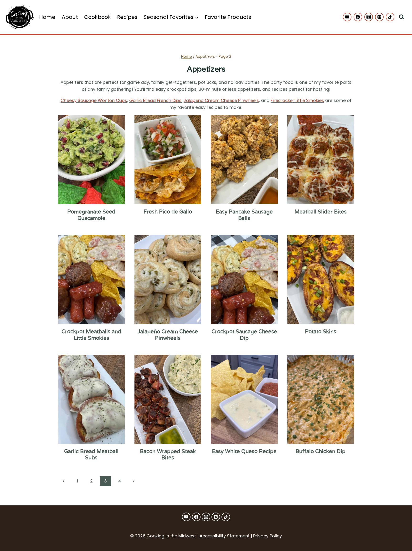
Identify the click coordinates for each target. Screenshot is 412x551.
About (70, 17)
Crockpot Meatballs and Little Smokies (91, 334)
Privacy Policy (267, 536)
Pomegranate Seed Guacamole (91, 214)
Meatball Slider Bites (320, 211)
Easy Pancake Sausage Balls (244, 214)
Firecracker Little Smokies (297, 100)
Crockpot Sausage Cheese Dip (244, 334)
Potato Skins (320, 331)
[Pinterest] (379, 17)
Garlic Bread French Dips (155, 100)
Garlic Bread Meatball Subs (91, 454)
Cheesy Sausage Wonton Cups (94, 100)
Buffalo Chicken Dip (320, 451)
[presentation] (91, 159)
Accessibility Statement (225, 536)
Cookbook (97, 17)
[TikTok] (390, 17)
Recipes (127, 17)
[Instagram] (368, 17)
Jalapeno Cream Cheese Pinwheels (221, 100)
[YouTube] (347, 17)
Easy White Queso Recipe (244, 451)
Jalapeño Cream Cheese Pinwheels (168, 334)
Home (47, 17)
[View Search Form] (402, 17)
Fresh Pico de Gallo (168, 211)
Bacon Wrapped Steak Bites (168, 454)
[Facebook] (358, 17)
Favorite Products (228, 17)
